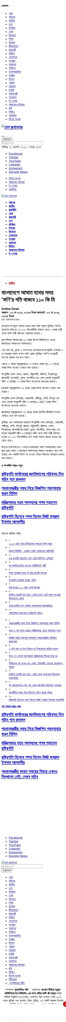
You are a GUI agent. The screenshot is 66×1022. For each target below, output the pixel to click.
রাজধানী (12, 50)
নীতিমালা (13, 979)
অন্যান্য (12, 97)
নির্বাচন (12, 53)
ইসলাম (12, 42)
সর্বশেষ (12, 17)
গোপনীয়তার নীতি (17, 983)
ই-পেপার (13, 101)
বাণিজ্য (12, 28)
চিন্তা (11, 79)
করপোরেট (13, 93)
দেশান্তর (13, 57)
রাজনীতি (12, 210)
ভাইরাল (12, 86)
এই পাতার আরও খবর (11, 706)
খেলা (11, 31)
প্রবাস (11, 82)
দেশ (10, 24)
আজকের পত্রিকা (17, 104)
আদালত (12, 64)
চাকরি (11, 90)
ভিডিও (12, 112)
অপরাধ (12, 61)
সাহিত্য (12, 68)
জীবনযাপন (13, 46)
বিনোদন (12, 35)
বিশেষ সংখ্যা (15, 119)
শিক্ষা (11, 39)
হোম (11, 13)
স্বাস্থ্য (12, 75)
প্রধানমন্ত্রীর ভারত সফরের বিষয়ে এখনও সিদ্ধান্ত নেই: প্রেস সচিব (29, 774)
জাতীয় (12, 20)
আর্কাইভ (12, 115)
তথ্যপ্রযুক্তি (15, 71)
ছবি (10, 108)
